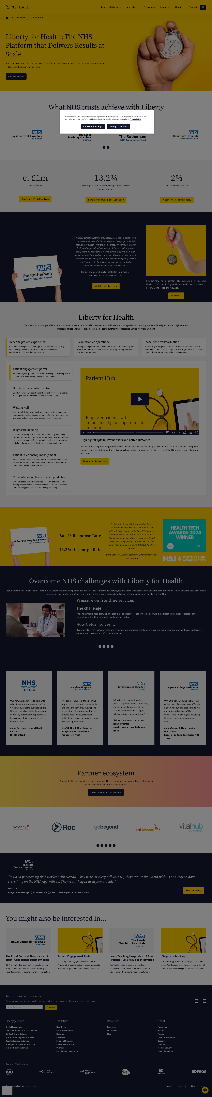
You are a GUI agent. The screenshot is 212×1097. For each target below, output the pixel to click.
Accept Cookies (118, 126)
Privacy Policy (135, 119)
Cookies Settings (92, 126)
